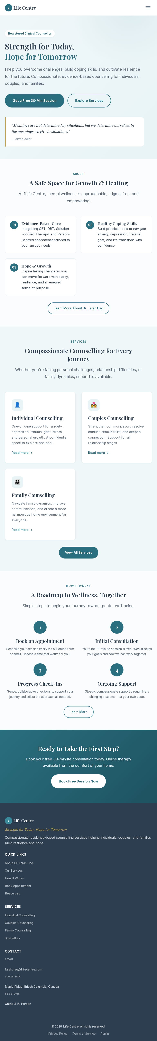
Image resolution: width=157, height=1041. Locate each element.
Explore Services (89, 101)
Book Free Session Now (78, 781)
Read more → (22, 453)
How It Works (14, 878)
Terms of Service (84, 1033)
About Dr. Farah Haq (19, 863)
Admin (105, 1033)
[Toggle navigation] (148, 7)
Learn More (78, 712)
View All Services (78, 552)
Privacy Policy (57, 1033)
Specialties (12, 938)
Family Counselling (18, 930)
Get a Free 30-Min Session (34, 101)
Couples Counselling (19, 923)
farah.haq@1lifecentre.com (23, 969)
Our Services (14, 870)
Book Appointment (18, 886)
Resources (12, 893)
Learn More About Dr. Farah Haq (78, 308)
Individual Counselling (20, 915)
